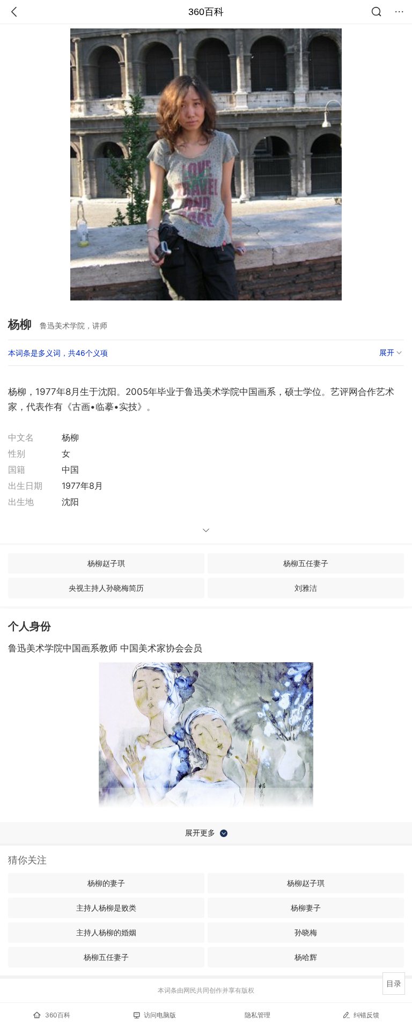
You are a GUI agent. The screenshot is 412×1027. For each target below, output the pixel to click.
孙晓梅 (306, 932)
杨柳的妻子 (106, 882)
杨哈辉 (306, 957)
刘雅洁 (306, 587)
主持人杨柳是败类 (106, 907)
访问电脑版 (160, 1015)
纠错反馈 (366, 1015)
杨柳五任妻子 (305, 563)
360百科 (206, 11)
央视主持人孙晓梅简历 (106, 587)
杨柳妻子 (306, 907)
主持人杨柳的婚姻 (106, 932)
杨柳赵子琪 (106, 563)
